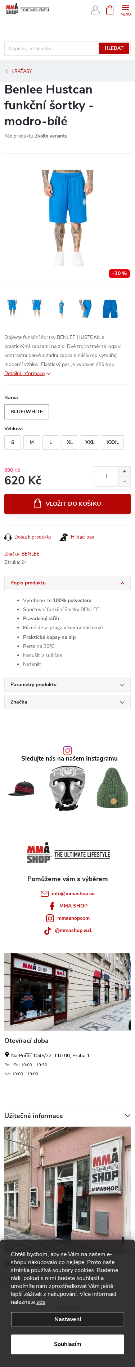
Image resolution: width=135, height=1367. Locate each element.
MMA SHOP (73, 905)
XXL (90, 442)
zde (40, 1302)
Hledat (114, 48)
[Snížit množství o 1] (124, 481)
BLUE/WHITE (26, 411)
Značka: (22, 554)
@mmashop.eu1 (73, 930)
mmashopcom (73, 918)
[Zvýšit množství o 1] (124, 471)
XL (70, 442)
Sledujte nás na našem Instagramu (69, 759)
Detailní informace (24, 373)
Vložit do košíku (73, 504)
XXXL (113, 442)
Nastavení (67, 1319)
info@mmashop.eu (73, 893)
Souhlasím (67, 1344)
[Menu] (125, 9)
